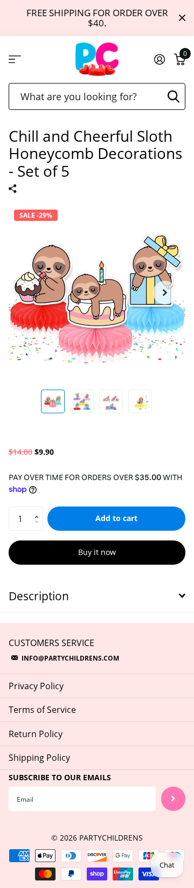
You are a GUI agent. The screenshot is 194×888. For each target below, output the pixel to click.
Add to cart (116, 518)
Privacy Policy (36, 686)
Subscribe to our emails (60, 777)
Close (182, 18)
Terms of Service (42, 710)
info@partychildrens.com (70, 658)
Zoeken (173, 96)
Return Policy (36, 734)
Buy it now (97, 552)
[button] (165, 292)
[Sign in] (159, 59)
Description (39, 595)
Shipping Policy (39, 758)
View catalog (15, 59)
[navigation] (53, 401)
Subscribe (173, 799)
